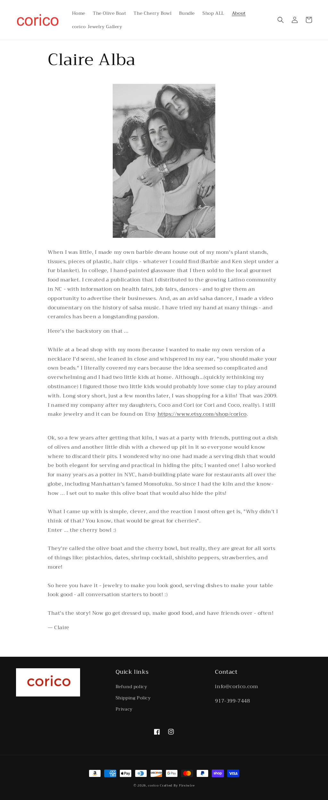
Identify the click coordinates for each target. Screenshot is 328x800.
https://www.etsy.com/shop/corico (202, 414)
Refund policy (131, 686)
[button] (281, 20)
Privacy (124, 709)
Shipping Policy (133, 698)
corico (153, 785)
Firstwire (186, 785)
